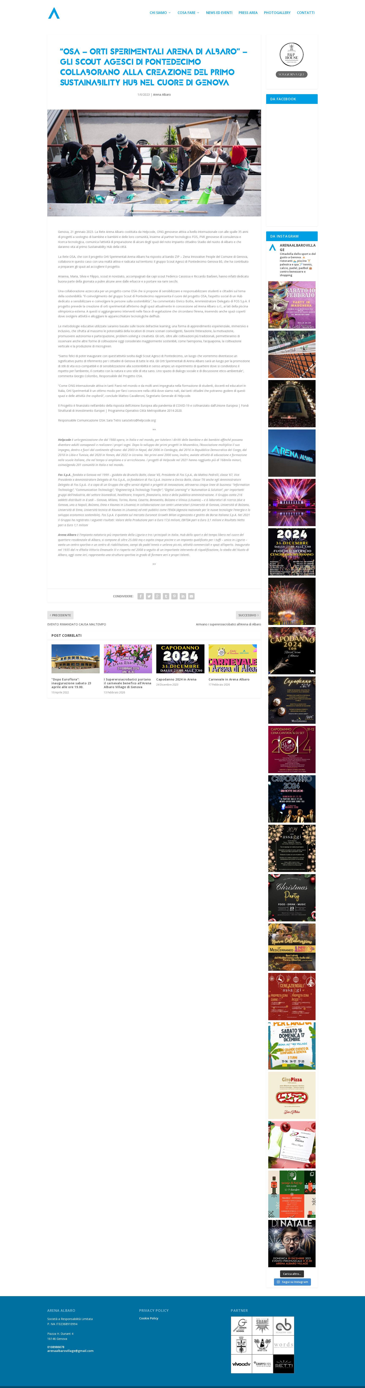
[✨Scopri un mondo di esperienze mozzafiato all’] (292, 403)
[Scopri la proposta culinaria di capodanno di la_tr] (292, 749)
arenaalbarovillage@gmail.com (70, 1351)
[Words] (283, 1353)
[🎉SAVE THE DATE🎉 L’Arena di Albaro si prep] (292, 552)
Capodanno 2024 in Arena (176, 679)
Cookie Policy (148, 1318)
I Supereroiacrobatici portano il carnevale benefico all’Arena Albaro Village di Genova (127, 683)
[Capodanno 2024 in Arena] (180, 658)
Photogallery (277, 13)
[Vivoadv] (241, 1372)
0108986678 (55, 1347)
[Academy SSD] (283, 1334)
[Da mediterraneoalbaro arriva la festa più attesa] (292, 897)
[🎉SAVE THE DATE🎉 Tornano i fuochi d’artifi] (292, 1243)
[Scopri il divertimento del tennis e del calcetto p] (292, 354)
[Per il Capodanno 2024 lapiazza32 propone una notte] (292, 799)
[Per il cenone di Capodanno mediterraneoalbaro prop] (292, 700)
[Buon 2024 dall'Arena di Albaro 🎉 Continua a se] (292, 453)
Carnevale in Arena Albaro (229, 679)
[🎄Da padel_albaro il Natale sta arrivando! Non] (292, 1194)
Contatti (306, 13)
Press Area (248, 13)
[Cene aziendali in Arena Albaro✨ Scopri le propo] (292, 996)
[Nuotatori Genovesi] (241, 1353)
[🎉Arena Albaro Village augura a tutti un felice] (292, 502)
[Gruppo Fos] (262, 1372)
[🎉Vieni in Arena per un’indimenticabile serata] (292, 305)
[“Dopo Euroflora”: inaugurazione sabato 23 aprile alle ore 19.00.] (76, 658)
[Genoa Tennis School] (241, 1334)
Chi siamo (158, 13)
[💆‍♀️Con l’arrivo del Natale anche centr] (292, 1144)
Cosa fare (186, 13)
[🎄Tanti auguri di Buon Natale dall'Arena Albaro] (292, 601)
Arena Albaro (162, 94)
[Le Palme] (262, 1353)
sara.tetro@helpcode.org (139, 420)
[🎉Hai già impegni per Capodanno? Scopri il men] (292, 848)
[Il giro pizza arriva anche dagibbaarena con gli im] (292, 1095)
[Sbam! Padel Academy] (262, 1334)
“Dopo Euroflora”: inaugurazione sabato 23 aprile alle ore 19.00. (71, 683)
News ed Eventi (219, 13)
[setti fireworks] (283, 1372)
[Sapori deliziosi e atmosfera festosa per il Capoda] (292, 650)
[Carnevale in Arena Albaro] (233, 658)
